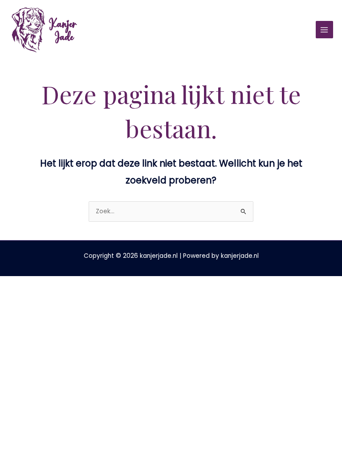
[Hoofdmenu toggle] (324, 29)
